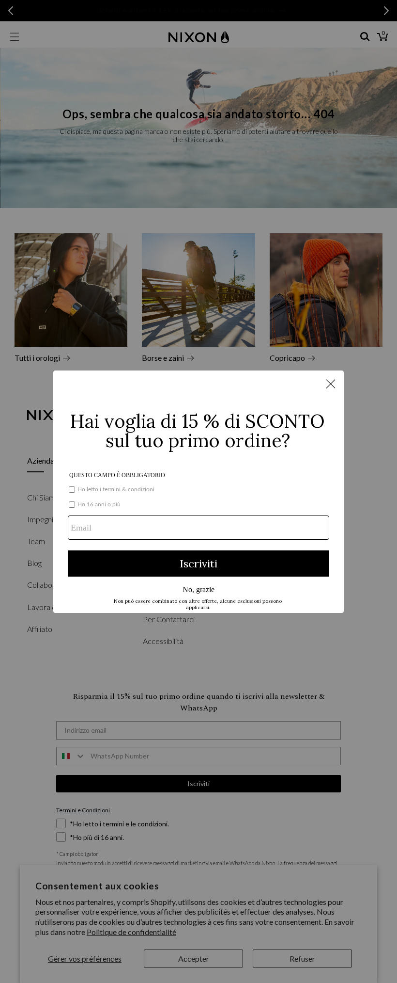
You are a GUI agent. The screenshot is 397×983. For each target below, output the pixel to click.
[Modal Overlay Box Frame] (198, 492)
